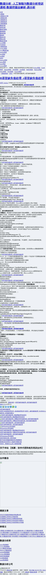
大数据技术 (3, 21)
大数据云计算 (4, 16)
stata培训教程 (4, 560)
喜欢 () (2, 404)
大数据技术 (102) (27, 532)
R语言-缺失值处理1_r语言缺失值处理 (11, 434)
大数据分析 (3, 18)
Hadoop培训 (38, 69)
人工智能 (3, 43)
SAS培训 (22, 69)
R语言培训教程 (4, 556)
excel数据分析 (4, 50)
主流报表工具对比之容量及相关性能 (11, 518)
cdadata (6, 83)
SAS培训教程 (4, 558)
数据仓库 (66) (6, 534)
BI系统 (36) (17, 536)
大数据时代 (3, 20)
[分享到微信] (13, 407)
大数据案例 (3, 23)
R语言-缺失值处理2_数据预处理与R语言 (12, 430)
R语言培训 (29, 69)
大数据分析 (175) (22, 530)
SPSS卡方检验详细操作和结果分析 (10, 515)
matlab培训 (3, 52)
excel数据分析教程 (5, 548)
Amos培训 (3, 71)
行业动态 (3, 45)
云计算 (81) (36, 532)
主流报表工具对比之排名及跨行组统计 (12, 520)
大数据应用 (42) (36, 534)
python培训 (3, 48)
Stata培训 (10, 71)
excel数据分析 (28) (40, 536)
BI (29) (32, 536)
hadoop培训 (3, 60)
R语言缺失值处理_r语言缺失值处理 (22, 78)
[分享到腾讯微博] (6, 407)
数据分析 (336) (12, 530)
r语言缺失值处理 (29, 85)
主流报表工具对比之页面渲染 (9, 516)
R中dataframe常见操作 (7, 436)
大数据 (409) (4, 530)
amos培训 (3, 62)
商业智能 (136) (7, 532)
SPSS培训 (15, 69)
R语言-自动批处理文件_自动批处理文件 (12, 411)
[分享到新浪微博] (1, 407)
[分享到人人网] (11, 407)
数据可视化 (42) (26, 534)
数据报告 (3, 31)
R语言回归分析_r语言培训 (8, 438)
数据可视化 (3, 29)
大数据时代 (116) (17, 532)
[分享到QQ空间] (3, 407)
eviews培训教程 (5, 546)
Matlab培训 (7, 69)
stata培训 (2, 64)
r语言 (1, 58)
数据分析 (3, 25)
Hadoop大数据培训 (6, 550)
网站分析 (3, 39)
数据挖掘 (3, 33)
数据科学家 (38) (9, 536)
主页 (1, 12)
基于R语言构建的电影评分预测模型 (11, 440)
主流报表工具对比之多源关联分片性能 (12, 522)
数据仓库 (3, 37)
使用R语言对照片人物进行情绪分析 (11, 442)
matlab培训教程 (5, 552)
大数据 (2, 14)
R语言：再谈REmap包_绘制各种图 (10, 444)
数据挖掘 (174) (31, 530)
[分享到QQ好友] (8, 407)
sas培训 (2, 56)
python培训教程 (5, 554)
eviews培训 (3, 66)
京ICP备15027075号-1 (36, 570)
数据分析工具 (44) (16, 534)
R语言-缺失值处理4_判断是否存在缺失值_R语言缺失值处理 (18, 432)
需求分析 (3, 27)
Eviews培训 (18, 71)
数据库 (2, 35)
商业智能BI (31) (25, 536)
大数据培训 (3, 46)
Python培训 (36, 68)
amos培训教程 (4, 544)
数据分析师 (3, 41)
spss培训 (2, 54)
